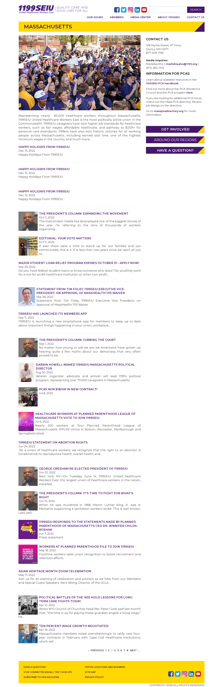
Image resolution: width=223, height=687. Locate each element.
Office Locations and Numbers (105, 667)
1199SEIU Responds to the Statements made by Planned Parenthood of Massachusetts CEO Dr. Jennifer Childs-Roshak (88, 525)
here (189, 92)
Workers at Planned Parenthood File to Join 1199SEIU (86, 546)
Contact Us (196, 17)
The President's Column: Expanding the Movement (83, 213)
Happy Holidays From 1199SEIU (44, 147)
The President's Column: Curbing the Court (77, 340)
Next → (135, 650)
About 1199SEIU (169, 17)
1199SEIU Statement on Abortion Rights (53, 442)
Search (196, 9)
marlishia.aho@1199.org (181, 64)
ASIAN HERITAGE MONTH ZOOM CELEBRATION (54, 571)
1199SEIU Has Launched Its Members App (52, 313)
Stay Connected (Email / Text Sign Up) (48, 672)
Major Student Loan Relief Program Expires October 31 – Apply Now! (78, 263)
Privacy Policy (94, 677)
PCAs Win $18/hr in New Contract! (68, 389)
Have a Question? (35, 667)
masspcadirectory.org (168, 111)
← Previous (96, 650)
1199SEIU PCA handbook (162, 83)
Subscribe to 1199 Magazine (41, 677)
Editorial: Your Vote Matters (65, 238)
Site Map (90, 672)
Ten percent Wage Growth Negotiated (74, 626)
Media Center (140, 17)
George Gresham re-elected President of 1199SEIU (83, 468)
